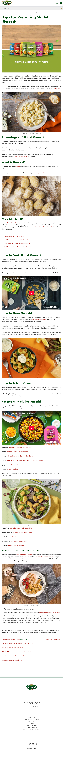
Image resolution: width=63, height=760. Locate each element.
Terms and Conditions (31, 719)
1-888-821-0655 (32, 704)
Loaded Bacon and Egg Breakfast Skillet (21, 528)
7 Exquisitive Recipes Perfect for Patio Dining (14, 656)
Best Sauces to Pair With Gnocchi (43, 557)
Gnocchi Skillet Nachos (12, 465)
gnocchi (17, 166)
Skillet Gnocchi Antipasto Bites (18, 541)
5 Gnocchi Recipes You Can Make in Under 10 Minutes (17, 643)
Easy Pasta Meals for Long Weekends (12, 648)
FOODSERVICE (31, 748)
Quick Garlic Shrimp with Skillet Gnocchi (20, 447)
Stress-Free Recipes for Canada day (12, 660)
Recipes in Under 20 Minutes (24, 554)
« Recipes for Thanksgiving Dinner (11, 639)
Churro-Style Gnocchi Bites (16, 545)
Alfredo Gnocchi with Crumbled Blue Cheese (20, 456)
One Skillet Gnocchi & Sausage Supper (17, 451)
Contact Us (31, 717)
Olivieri (21, 12)
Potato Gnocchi (11, 223)
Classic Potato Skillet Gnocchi (43, 227)
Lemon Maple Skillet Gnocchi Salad (22, 532)
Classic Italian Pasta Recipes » (53, 639)
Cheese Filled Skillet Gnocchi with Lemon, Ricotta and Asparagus (25, 460)
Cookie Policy (31, 723)
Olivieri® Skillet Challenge (31, 730)
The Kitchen (26, 12)
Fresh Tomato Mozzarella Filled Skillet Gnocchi (17, 243)
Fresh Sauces (14, 559)
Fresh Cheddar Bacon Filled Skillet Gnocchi (16, 240)
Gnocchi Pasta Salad (17, 537)
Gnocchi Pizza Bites (12, 469)
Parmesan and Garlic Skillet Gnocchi (49, 612)
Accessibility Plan (31, 728)
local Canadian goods (21, 156)
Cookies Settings (31, 726)
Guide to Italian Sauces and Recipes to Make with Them (17, 652)
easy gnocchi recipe (41, 173)
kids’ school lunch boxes (39, 319)
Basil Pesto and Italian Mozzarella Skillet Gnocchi (18, 247)
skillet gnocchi (56, 89)
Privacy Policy (31, 721)
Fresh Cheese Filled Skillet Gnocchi (14, 236)
